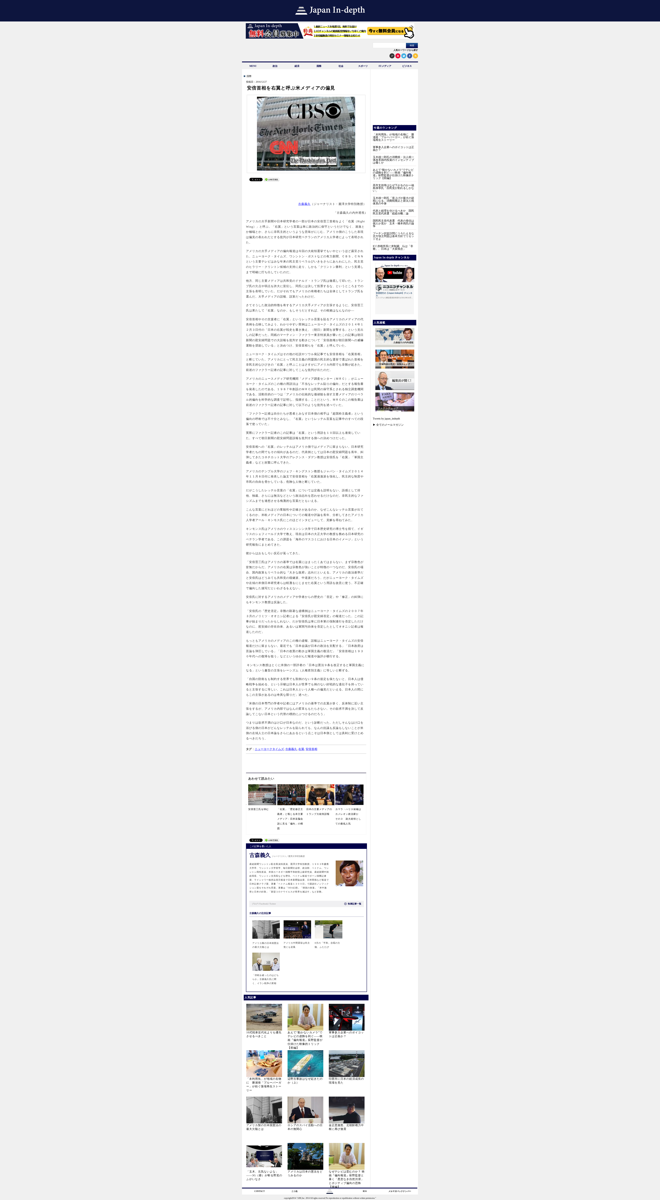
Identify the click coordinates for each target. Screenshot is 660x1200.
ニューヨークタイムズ (269, 749)
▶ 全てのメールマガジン (388, 424)
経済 (297, 66)
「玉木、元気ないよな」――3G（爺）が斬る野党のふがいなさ (264, 1175)
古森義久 (304, 204)
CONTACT (259, 1191)
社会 (341, 66)
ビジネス (407, 66)
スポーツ (363, 66)
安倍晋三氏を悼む (258, 809)
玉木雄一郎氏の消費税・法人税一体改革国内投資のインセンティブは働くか (393, 160)
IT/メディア (385, 66)
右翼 (301, 749)
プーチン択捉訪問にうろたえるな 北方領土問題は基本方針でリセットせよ (395, 236)
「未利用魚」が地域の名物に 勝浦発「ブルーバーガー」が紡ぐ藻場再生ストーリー (393, 137)
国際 (319, 66)
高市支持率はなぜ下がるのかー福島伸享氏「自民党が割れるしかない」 (393, 188)
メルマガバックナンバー (399, 1191)
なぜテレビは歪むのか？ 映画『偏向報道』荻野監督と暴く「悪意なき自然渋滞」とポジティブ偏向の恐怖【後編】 (347, 1179)
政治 (275, 66)
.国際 (248, 76)
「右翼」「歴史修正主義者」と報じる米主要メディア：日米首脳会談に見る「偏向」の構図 (290, 819)
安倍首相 (311, 749)
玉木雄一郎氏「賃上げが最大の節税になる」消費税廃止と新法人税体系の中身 (393, 201)
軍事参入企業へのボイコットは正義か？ (393, 148)
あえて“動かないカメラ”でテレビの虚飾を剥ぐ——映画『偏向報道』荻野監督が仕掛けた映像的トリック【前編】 (305, 1040)
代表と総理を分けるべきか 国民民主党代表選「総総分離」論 (393, 212)
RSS (365, 1191)
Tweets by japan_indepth (386, 418)
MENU (253, 66)
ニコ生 (295, 1191)
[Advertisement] (306, 191)
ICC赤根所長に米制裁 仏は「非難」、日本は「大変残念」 (393, 247)
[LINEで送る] (271, 180)
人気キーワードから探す (405, 50)
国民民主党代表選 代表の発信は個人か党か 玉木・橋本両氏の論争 (393, 223)
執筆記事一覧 (354, 903)
